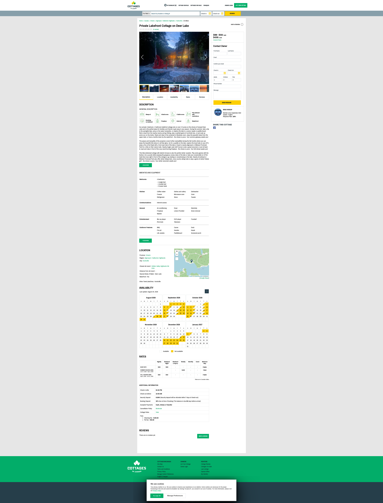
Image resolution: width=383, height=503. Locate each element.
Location (160, 97)
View (157, 412)
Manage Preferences (175, 496)
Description (146, 97)
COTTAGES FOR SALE (196, 5)
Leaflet (190, 276)
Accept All (157, 496)
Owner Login (184, 466)
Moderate (159, 408)
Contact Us (160, 466)
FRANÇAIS (206, 5)
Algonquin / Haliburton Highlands (155, 258)
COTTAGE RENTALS (184, 5)
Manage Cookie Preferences (165, 474)
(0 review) (156, 29)
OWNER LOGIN (229, 5)
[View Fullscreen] (176, 258)
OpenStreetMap (198, 276)
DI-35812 (186, 21)
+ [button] (177, 251)
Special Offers (205, 471)
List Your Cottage (186, 464)
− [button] (177, 254)
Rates (188, 97)
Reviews (202, 97)
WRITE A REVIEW (203, 436)
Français (165, 476)
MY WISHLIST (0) (171, 5)
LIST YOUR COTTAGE (241, 5)
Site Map (159, 464)
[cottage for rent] (134, 8)
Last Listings (205, 469)
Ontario (148, 255)
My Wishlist (204, 474)
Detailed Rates (217, 40)
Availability (174, 97)
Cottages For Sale (206, 466)
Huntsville (146, 261)
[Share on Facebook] (214, 128)
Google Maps (204, 278)
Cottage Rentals (205, 464)
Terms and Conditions (163, 469)
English (159, 476)
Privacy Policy (161, 471)
